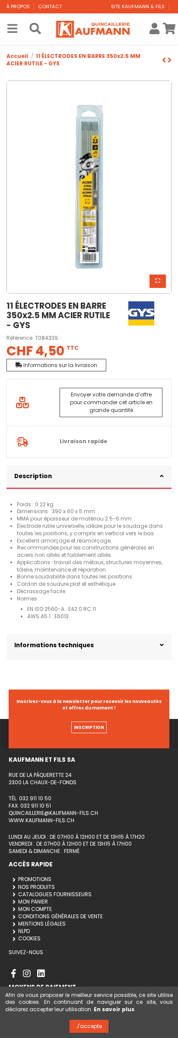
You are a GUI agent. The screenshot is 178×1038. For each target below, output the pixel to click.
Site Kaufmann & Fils (138, 6)
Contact (50, 6)
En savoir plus (114, 1009)
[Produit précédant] (170, 60)
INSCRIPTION (89, 727)
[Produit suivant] (165, 60)
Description (33, 476)
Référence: (20, 338)
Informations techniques (54, 645)
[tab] (89, 477)
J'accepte (89, 1026)
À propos (18, 6)
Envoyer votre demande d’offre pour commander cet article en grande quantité (111, 402)
